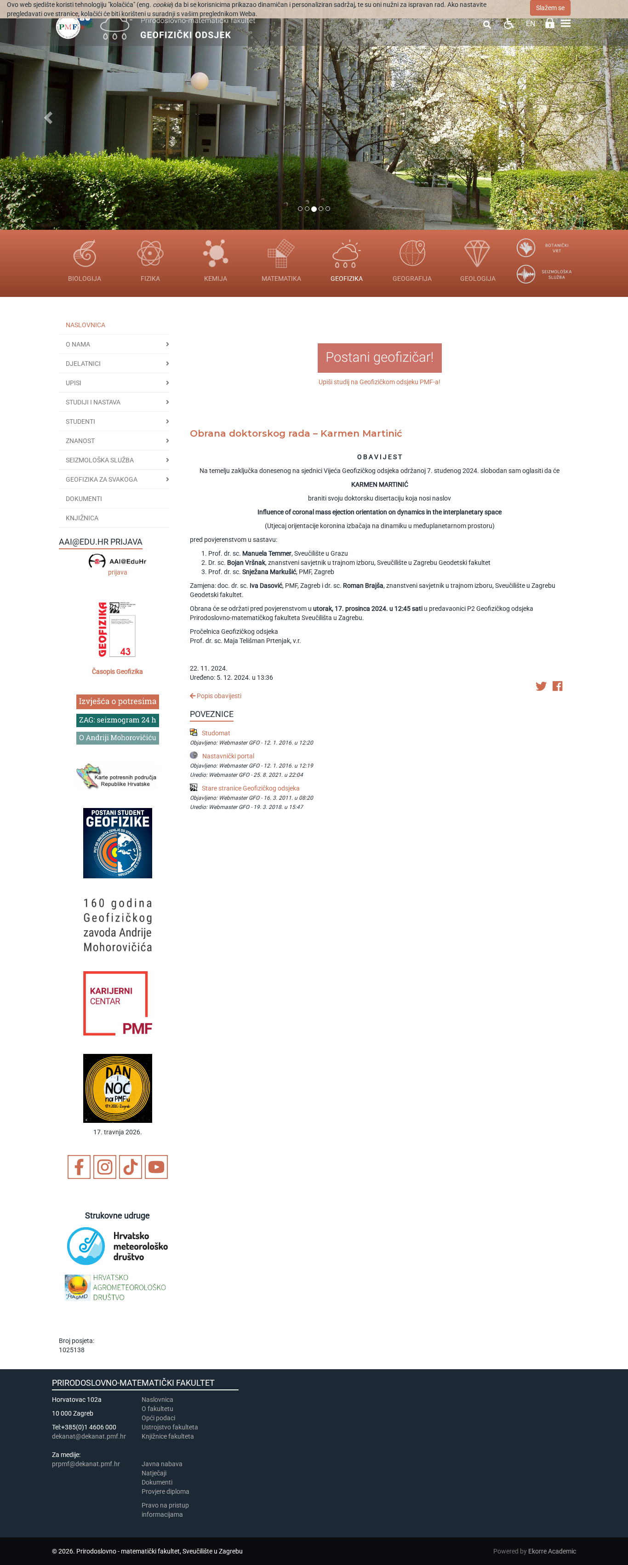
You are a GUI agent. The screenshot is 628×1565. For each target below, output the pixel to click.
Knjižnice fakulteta (168, 1436)
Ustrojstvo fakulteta (170, 1427)
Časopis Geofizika (117, 671)
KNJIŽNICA (82, 518)
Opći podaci (158, 1418)
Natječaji (154, 1473)
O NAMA (78, 344)
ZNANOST (80, 440)
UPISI (73, 383)
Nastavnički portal (228, 756)
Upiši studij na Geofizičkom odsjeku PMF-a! (379, 382)
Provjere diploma (165, 1491)
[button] (47, 115)
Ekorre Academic (552, 1551)
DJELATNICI (83, 363)
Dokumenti (84, 498)
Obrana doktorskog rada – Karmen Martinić (296, 433)
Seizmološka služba (100, 460)
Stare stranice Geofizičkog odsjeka (251, 788)
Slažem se (550, 7)
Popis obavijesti (218, 696)
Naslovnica (85, 325)
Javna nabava (162, 1464)
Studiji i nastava (93, 402)
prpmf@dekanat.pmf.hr (86, 1464)
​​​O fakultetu (157, 1408)
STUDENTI (80, 421)
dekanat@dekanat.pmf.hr (89, 1436)
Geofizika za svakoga (101, 479)
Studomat (216, 733)
